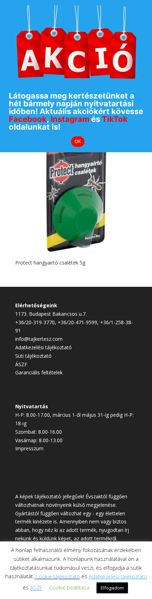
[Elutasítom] (143, 75)
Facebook (28, 119)
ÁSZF (21, 364)
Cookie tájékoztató (58, 576)
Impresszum (29, 448)
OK (78, 141)
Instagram (70, 119)
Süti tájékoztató (33, 355)
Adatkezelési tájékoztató (43, 347)
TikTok (115, 119)
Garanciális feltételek (39, 372)
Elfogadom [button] (112, 588)
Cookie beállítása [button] (69, 587)
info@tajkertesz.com (39, 339)
